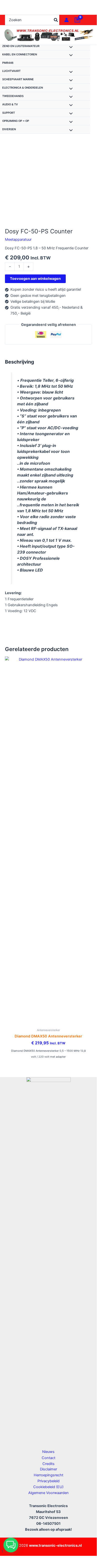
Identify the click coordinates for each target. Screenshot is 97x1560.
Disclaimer (48, 1469)
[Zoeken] (56, 20)
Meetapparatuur (18, 239)
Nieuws (48, 1451)
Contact (48, 1458)
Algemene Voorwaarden (48, 1493)
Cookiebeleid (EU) (48, 1487)
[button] (10, 1545)
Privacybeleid (48, 1481)
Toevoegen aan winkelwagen (35, 278)
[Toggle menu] (70, 47)
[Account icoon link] (66, 20)
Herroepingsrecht (48, 1475)
